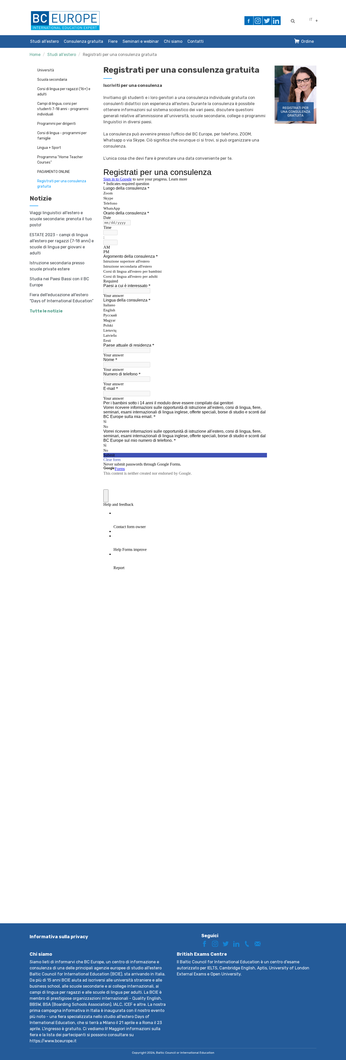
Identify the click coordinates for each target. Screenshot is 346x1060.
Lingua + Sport (49, 148)
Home (35, 54)
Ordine (307, 41)
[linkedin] (276, 20)
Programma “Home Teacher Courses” (60, 160)
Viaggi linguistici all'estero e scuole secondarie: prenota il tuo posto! (61, 218)
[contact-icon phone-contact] (249, 943)
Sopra (324, 1047)
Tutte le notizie (46, 311)
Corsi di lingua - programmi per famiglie (62, 136)
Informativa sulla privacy (59, 936)
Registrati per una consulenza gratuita (120, 54)
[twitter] (267, 20)
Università (45, 70)
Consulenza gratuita (83, 41)
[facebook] (248, 20)
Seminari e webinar (141, 41)
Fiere (113, 41)
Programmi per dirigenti (56, 124)
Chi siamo (173, 41)
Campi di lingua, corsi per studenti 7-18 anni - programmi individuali (62, 109)
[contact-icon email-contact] (259, 943)
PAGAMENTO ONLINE (53, 172)
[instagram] (258, 20)
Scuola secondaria (52, 79)
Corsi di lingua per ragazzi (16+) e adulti (63, 91)
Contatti (195, 41)
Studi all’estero (44, 41)
